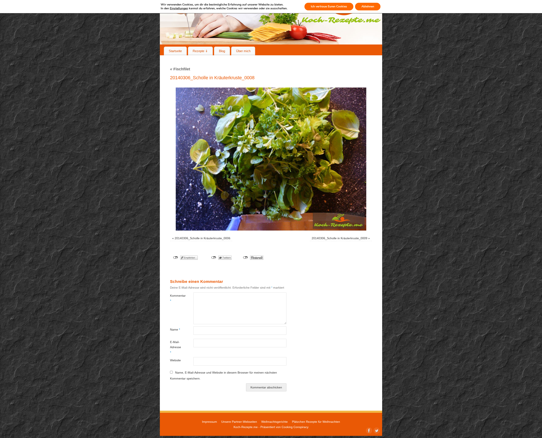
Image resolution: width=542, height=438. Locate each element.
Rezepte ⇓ (200, 51)
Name (175, 329)
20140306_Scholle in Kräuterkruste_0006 (202, 238)
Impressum (209, 421)
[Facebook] (368, 430)
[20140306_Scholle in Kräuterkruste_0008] (271, 159)
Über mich (243, 51)
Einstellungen (179, 8)
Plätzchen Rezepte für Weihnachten (316, 421)
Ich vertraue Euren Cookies (329, 6)
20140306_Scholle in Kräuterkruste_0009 (339, 238)
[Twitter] (376, 430)
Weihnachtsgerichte (274, 421)
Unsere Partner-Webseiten (239, 421)
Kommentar (176, 298)
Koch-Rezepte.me (246, 427)
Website (175, 360)
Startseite (175, 51)
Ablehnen (367, 6)
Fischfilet (180, 69)
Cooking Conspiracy (295, 427)
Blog (222, 51)
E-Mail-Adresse (175, 347)
